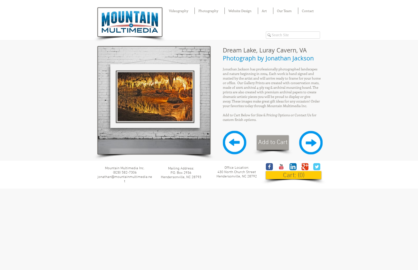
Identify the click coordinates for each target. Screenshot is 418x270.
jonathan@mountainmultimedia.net (124, 179)
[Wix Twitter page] (316, 166)
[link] (294, 175)
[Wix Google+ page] (304, 166)
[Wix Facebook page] (269, 166)
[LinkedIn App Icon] (293, 166)
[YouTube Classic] (281, 166)
